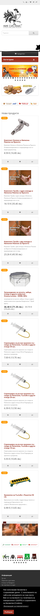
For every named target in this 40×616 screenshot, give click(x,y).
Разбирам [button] (8, 612)
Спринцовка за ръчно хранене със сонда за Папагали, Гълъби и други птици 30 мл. (19, 345)
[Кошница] (33, 2)
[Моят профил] (27, 2)
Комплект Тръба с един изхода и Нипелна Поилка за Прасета (18, 192)
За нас (4, 578)
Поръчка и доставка (8, 580)
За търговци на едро (8, 585)
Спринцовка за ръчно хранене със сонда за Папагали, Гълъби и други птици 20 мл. (19, 395)
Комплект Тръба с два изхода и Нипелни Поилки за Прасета (18, 242)
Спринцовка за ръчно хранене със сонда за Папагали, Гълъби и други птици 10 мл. (19, 446)
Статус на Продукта (8, 583)
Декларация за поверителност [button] (16, 606)
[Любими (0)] (30, 2)
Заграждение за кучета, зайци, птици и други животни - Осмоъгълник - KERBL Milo (17, 294)
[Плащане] (36, 2)
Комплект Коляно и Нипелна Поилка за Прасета (16, 141)
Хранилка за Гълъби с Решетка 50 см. (19, 496)
